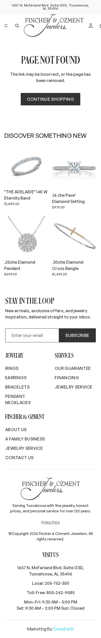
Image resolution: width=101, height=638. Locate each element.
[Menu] (6, 26)
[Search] (17, 25)
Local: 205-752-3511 (50, 583)
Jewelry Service (73, 387)
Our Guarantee (73, 368)
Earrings (16, 377)
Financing (67, 377)
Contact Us (19, 457)
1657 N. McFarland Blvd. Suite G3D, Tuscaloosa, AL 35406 (50, 570)
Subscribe (77, 335)
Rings (12, 368)
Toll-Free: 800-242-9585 (51, 592)
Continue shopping (50, 99)
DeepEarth (64, 629)
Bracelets (17, 387)
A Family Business (25, 439)
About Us (16, 429)
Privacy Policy (50, 522)
